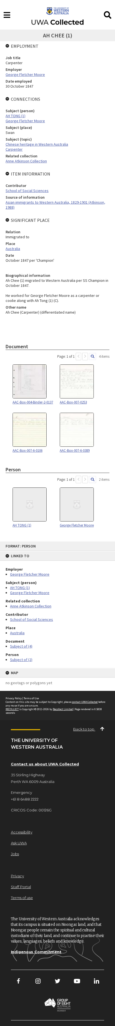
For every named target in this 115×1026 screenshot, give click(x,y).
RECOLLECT (12, 709)
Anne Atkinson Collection (30, 606)
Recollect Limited (63, 709)
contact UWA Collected (85, 702)
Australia (17, 632)
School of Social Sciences (31, 619)
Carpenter (14, 149)
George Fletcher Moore (29, 574)
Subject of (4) (21, 646)
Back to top (84, 729)
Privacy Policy (14, 698)
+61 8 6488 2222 (25, 799)
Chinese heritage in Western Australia (37, 144)
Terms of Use (31, 698)
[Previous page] (78, 356)
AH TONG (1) (20, 587)
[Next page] (85, 356)
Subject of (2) (21, 659)
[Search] (92, 356)
